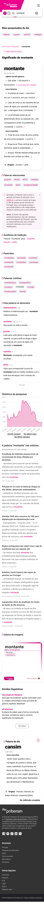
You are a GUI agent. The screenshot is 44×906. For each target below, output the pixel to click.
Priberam (5, 878)
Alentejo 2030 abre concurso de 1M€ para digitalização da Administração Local (20, 517)
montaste (21, 258)
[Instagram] (8, 835)
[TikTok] (12, 835)
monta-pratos (10, 291)
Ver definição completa (30, 800)
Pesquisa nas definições (10, 850)
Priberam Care (7, 889)
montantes (9, 258)
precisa (27, 34)
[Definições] (37, 13)
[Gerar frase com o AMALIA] (37, 98)
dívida (16, 179)
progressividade (31, 185)
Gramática (5, 862)
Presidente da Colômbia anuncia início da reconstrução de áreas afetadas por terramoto (20, 457)
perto (18, 185)
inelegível (38, 34)
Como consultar (7, 856)
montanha (8, 262)
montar (23, 291)
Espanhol (31, 238)
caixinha (34, 179)
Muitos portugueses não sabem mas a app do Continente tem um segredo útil (22, 547)
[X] (20, 835)
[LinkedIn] (16, 835)
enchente (8, 185)
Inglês (14, 242)
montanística (10, 282)
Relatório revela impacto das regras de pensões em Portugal (19, 573)
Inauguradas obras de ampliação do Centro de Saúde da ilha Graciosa (21, 603)
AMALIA (10, 200)
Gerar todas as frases (13, 51)
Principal (5, 847)
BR (9, 13)
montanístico (25, 282)
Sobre (4, 853)
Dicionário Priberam (10, 46)
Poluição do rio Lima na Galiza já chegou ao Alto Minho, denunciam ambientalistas (21, 488)
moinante (33, 258)
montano (8, 287)
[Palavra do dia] (38, 740)
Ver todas (22, 726)
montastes (21, 262)
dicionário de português (16, 819)
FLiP (3, 881)
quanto (17, 34)
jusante (7, 179)
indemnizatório (10, 308)
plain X (4, 887)
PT (5, 13)
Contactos (5, 875)
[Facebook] (4, 835)
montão (30, 287)
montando (8, 266)
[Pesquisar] (13, 13)
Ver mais (22, 385)
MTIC (25, 179)
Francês (6, 242)
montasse (33, 262)
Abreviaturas (6, 859)
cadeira (6, 34)
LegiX (4, 884)
